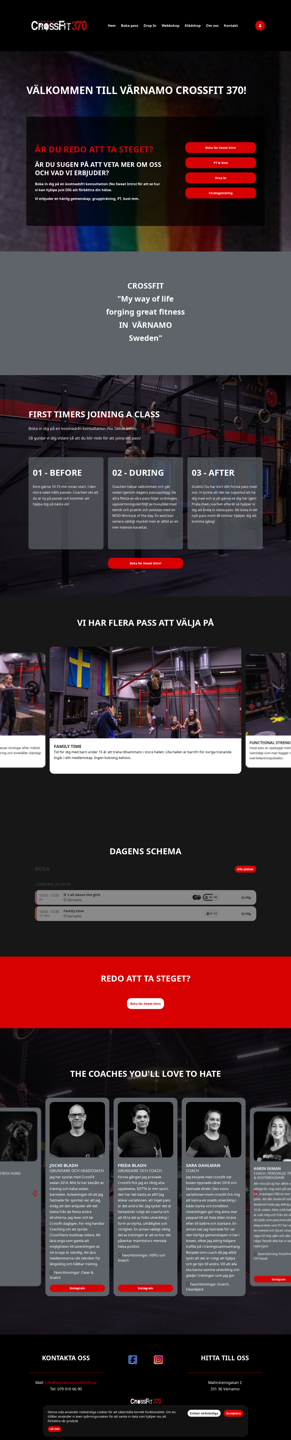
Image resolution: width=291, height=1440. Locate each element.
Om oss (212, 25)
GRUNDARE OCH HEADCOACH (77, 1170)
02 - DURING (138, 472)
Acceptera (233, 1413)
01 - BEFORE (57, 472)
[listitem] (195, 897)
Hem (112, 25)
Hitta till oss (225, 1358)
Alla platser (245, 869)
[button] (220, 193)
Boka (42, 869)
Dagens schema (145, 851)
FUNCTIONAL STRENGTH (79, 746)
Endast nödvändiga (204, 1413)
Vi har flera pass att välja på (145, 622)
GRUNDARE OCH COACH (140, 1170)
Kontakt (231, 25)
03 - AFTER (213, 472)
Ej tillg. (247, 897)
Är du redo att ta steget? (94, 149)
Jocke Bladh (64, 1165)
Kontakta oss (66, 1358)
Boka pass (129, 25)
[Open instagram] (158, 1359)
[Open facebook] (133, 1359)
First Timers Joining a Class (94, 414)
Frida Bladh (132, 1165)
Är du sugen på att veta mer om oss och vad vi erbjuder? (98, 168)
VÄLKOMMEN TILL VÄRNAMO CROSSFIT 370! (136, 90)
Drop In (150, 25)
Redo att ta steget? (145, 978)
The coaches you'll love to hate (145, 1073)
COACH (192, 1170)
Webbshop (170, 25)
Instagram (77, 1288)
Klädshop (193, 25)
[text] (98, 191)
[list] (197, 897)
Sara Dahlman (203, 1165)
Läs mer (54, 1429)
